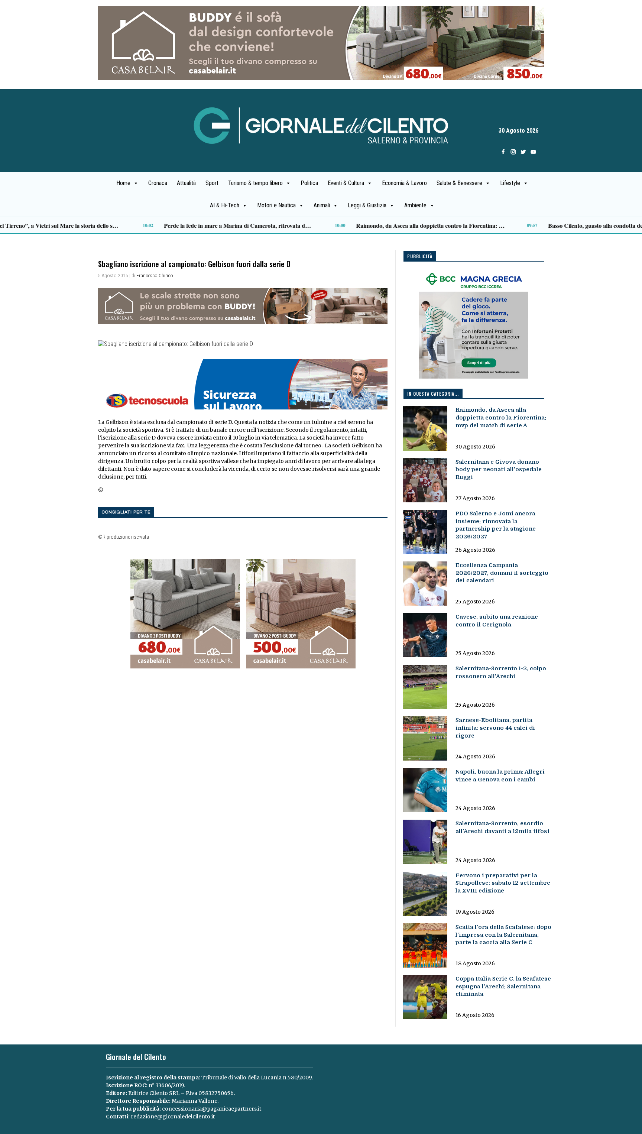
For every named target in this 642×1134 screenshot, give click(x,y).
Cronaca (157, 183)
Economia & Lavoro (404, 183)
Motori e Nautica (276, 205)
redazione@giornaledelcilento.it (173, 1116)
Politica (309, 183)
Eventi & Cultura (346, 183)
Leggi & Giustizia (367, 205)
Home (123, 183)
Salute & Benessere (459, 183)
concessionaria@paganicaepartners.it (211, 1108)
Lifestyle (510, 183)
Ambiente (415, 205)
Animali (322, 205)
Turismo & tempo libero (255, 183)
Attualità (186, 183)
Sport (211, 183)
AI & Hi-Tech (224, 205)
